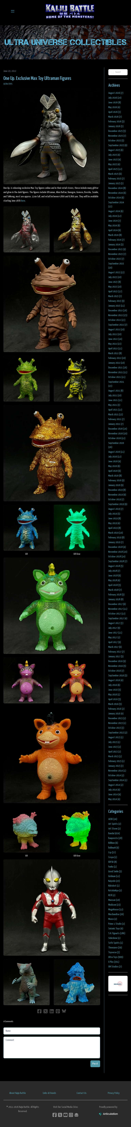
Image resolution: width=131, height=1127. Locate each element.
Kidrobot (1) (114, 886)
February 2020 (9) (116, 480)
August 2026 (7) (115, 93)
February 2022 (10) (117, 358)
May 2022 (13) (114, 344)
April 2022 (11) (115, 348)
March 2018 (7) (115, 590)
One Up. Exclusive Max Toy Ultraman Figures (37, 78)
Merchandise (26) (116, 914)
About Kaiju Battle (17, 1093)
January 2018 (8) (115, 599)
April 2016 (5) (114, 699)
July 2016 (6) (114, 685)
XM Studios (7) (115, 966)
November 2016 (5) (117, 666)
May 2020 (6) (114, 466)
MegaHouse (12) (115, 909)
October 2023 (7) (116, 259)
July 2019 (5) (114, 514)
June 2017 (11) (115, 632)
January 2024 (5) (115, 244)
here (23, 201)
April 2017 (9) (114, 642)
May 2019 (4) (114, 523)
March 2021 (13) (115, 414)
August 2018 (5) (115, 566)
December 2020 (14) (117, 429)
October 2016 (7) (116, 671)
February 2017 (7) (116, 652)
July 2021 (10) (114, 395)
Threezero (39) (115, 947)
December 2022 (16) (117, 310)
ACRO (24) (112, 819)
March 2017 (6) (115, 647)
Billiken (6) (113, 843)
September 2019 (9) (117, 504)
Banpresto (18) (115, 838)
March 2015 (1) (115, 756)
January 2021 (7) (115, 424)
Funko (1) (112, 866)
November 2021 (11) (117, 372)
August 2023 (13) (116, 272)
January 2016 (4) (115, 713)
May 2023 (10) (114, 286)
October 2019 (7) (116, 499)
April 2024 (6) (114, 230)
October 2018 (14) (116, 556)
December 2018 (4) (117, 547)
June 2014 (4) (114, 794)
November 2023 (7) (117, 254)
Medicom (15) (114, 905)
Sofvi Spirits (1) (115, 943)
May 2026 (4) (114, 107)
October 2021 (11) (116, 377)
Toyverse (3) (114, 952)
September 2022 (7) (117, 325)
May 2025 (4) (114, 164)
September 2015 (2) (117, 732)
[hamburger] (12, 11)
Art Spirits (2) (114, 824)
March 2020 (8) (115, 475)
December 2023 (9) (117, 249)
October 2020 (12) (116, 438)
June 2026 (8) (114, 102)
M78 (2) (111, 895)
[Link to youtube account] (65, 1115)
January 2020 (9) (115, 485)
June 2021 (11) (115, 400)
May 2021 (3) (114, 405)
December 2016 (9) (117, 661)
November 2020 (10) (117, 433)
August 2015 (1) (115, 737)
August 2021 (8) (115, 390)
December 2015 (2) (117, 718)
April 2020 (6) (114, 471)
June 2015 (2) (114, 747)
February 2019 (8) (116, 537)
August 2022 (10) (116, 329)
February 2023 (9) (116, 301)
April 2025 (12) (115, 169)
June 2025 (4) (114, 159)
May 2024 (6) (114, 225)
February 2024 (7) (116, 240)
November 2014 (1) (117, 770)
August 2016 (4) (115, 680)
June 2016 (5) (114, 690)
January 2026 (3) (115, 126)
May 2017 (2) (114, 637)
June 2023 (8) (114, 282)
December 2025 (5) (117, 131)
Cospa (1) (112, 857)
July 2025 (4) (114, 155)
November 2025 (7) (117, 136)
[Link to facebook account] (55, 1115)
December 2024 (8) (117, 188)
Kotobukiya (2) (115, 890)
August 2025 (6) (115, 150)
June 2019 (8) (114, 518)
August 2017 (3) (115, 623)
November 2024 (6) (117, 193)
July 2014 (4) (114, 789)
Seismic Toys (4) (115, 928)
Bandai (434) (114, 833)
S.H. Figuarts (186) (116, 933)
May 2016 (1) (114, 694)
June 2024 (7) (114, 221)
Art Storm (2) (114, 828)
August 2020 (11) (116, 452)
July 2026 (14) (114, 98)
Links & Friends (49, 1093)
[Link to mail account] (76, 1115)
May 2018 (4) (114, 580)
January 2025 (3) (115, 183)
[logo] (70, 11)
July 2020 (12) (114, 456)
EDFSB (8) (112, 862)
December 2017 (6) (117, 604)
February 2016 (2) (116, 709)
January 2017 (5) (115, 656)
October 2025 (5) (116, 140)
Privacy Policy (114, 1093)
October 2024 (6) (116, 197)
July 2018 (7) (114, 571)
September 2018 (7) (117, 561)
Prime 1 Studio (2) (116, 924)
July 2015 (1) (114, 742)
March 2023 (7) (115, 296)
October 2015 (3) (116, 728)
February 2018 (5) (116, 594)
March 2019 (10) (115, 533)
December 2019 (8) (117, 490)
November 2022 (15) (117, 315)
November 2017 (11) (117, 609)
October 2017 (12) (116, 613)
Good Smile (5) (115, 871)
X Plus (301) (113, 962)
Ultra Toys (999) (115, 957)
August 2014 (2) (115, 785)
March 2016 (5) (115, 704)
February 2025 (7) (116, 178)
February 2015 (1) (116, 761)
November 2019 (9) (117, 494)
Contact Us (81, 1093)
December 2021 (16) (117, 367)
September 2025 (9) (117, 145)
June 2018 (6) (114, 575)
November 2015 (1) (117, 723)
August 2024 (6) (115, 211)
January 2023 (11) (116, 306)
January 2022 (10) (116, 363)
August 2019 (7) (115, 509)
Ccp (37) (112, 852)
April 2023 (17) (115, 291)
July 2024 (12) (114, 216)
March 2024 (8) (115, 235)
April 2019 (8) (114, 528)
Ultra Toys (7, 84)
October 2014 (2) (116, 775)
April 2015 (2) (114, 751)
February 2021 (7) (116, 419)
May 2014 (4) (114, 799)
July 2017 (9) (114, 628)
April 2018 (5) (114, 585)
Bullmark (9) (113, 847)
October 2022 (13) (116, 320)
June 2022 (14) (115, 339)
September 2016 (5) (117, 675)
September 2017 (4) (117, 618)
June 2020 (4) (114, 461)
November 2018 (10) (117, 552)
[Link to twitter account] (60, 1115)
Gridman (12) (114, 876)
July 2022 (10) (114, 334)
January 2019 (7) (115, 542)
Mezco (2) (112, 919)
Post (95, 1063)
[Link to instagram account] (71, 1115)
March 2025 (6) (115, 174)
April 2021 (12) (115, 410)
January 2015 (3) (115, 766)
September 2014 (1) (117, 780)
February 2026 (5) (116, 121)
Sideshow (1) (114, 938)
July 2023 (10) (114, 277)
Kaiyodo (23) (114, 881)
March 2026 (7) (115, 117)
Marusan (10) (114, 900)
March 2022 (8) (115, 353)
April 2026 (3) (114, 112)
